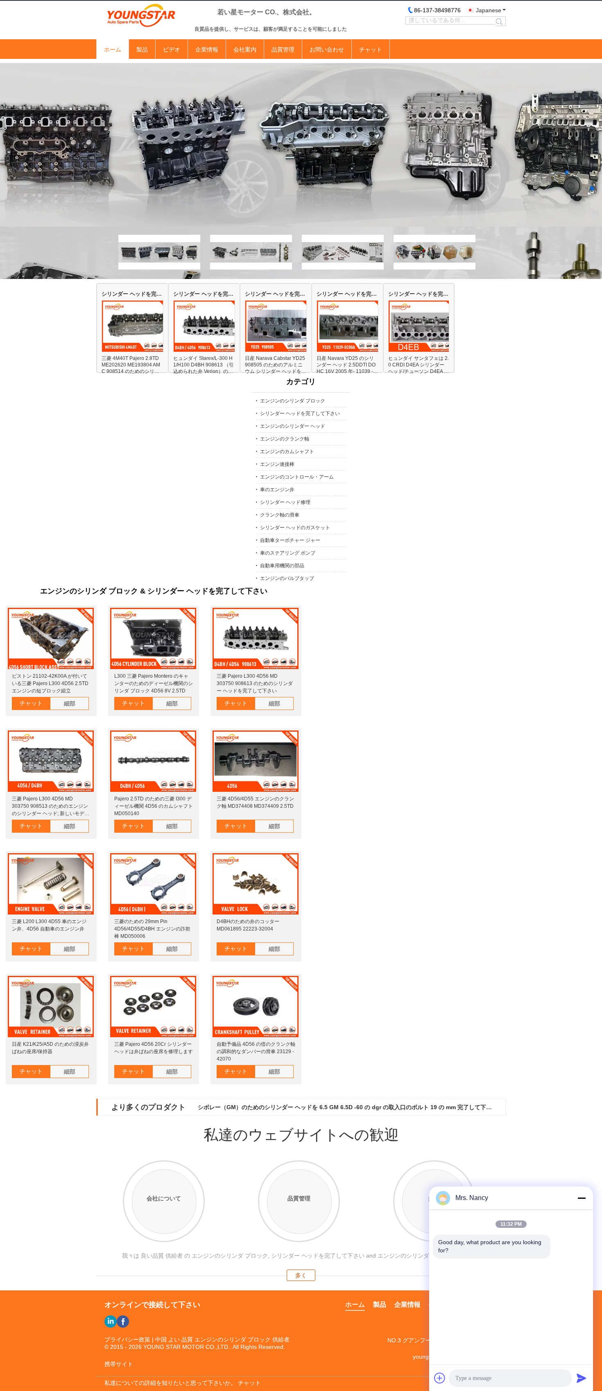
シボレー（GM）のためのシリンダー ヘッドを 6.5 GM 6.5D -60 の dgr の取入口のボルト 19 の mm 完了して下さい (345, 1107)
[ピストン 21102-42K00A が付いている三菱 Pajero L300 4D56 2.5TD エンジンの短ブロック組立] (51, 639)
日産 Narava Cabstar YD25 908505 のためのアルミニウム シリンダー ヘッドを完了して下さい (275, 365)
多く (301, 1275)
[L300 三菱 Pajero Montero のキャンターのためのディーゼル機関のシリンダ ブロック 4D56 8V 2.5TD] (153, 639)
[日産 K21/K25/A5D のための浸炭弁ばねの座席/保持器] (51, 1007)
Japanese (488, 10)
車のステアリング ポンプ (287, 553)
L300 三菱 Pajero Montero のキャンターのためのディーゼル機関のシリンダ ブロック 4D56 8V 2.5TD (153, 683)
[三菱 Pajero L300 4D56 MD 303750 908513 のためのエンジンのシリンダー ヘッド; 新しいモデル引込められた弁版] (51, 761)
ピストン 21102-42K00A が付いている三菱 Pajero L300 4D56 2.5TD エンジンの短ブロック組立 (50, 683)
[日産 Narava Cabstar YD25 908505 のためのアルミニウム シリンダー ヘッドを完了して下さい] (281, 327)
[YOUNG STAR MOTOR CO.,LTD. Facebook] (123, 1321)
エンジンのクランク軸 (284, 439)
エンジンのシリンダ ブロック (292, 401)
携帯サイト (118, 1364)
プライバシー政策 (127, 1339)
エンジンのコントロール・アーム (297, 477)
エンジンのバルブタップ (287, 578)
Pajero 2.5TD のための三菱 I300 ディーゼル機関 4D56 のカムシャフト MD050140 (153, 806)
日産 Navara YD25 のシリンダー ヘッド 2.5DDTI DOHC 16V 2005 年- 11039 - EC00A (347, 365)
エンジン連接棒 (277, 464)
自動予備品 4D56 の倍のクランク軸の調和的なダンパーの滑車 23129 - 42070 (256, 1051)
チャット (370, 49)
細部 (69, 703)
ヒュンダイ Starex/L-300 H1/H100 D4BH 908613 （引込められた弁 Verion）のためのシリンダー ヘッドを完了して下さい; (203, 365)
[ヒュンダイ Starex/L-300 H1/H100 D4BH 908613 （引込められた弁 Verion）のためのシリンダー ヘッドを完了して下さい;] (209, 327)
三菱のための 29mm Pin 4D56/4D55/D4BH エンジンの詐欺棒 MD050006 (152, 929)
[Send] (581, 1378)
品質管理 (283, 49)
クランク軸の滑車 (279, 515)
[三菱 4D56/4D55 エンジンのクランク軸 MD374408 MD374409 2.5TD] (256, 761)
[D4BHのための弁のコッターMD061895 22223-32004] (256, 884)
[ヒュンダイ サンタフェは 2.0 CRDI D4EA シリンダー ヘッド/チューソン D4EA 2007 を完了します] (424, 327)
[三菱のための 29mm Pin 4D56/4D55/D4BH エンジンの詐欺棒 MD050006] (153, 884)
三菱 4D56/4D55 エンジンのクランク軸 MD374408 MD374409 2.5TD (255, 802)
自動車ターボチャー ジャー (290, 540)
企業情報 (206, 49)
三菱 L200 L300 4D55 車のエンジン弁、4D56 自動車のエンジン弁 (49, 925)
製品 (142, 49)
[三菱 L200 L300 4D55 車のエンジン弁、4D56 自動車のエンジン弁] (51, 884)
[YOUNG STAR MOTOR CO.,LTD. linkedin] (110, 1321)
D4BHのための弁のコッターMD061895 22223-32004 (248, 925)
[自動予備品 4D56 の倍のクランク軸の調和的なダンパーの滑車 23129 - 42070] (256, 1007)
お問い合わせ (327, 49)
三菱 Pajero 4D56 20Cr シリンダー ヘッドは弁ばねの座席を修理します (153, 1047)
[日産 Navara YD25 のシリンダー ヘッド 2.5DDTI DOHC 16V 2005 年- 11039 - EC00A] (353, 327)
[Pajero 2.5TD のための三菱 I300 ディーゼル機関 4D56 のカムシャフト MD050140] (153, 761)
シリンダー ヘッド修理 (285, 502)
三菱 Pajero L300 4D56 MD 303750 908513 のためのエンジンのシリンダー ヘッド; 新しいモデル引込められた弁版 (50, 806)
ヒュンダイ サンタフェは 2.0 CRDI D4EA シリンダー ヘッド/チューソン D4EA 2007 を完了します (418, 365)
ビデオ (171, 49)
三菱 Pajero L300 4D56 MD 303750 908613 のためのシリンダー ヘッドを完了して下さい (255, 683)
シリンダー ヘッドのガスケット (295, 527)
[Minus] (581, 1198)
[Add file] (440, 1378)
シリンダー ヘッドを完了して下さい (132, 294)
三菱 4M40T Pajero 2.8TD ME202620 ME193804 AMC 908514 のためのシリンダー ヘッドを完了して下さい (132, 365)
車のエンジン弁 (277, 489)
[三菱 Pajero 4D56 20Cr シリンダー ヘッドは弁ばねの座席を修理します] (153, 1007)
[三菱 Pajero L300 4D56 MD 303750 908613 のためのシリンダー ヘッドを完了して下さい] (256, 639)
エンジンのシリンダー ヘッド (292, 426)
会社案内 (244, 49)
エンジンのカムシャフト (287, 451)
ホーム (112, 49)
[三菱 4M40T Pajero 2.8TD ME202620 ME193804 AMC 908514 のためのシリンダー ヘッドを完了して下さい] (138, 327)
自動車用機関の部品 (282, 566)
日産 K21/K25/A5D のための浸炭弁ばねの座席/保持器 (50, 1047)
